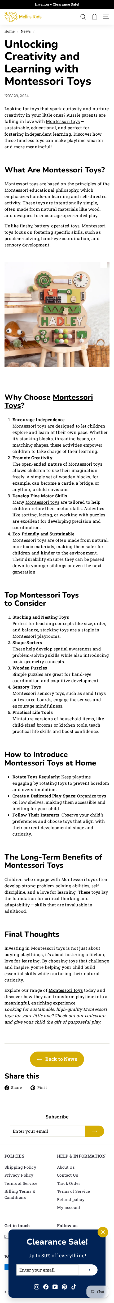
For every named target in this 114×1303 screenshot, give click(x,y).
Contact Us (67, 1175)
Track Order (68, 1183)
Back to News (60, 1059)
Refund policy (71, 1199)
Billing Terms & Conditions (20, 1194)
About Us (65, 1167)
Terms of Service (21, 1183)
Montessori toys (63, 121)
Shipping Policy (20, 1167)
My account (68, 1207)
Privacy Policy (19, 1175)
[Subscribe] (88, 1270)
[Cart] (94, 17)
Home (10, 31)
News (26, 31)
